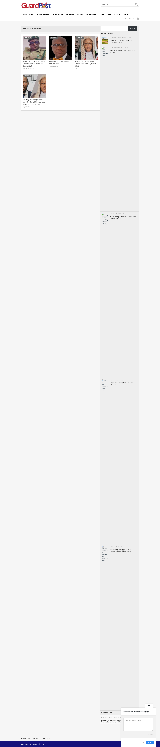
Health (125, 14)
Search (132, 28)
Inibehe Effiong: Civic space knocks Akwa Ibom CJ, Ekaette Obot (86, 63)
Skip (143, 742)
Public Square (105, 14)
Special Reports (43, 14)
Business (80, 14)
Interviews (70, 14)
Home (25, 14)
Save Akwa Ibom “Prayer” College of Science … (122, 51)
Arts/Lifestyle (91, 14)
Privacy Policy (46, 738)
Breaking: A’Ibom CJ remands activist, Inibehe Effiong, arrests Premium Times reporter (34, 102)
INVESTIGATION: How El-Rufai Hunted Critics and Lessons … (120, 550)
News (31, 14)
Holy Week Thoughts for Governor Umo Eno (122, 384)
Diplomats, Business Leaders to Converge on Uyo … (121, 41)
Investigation (58, 14)
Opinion (117, 14)
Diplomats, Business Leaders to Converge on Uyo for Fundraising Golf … (117, 721)
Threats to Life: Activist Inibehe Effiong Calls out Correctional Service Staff (34, 63)
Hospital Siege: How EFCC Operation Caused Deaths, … (123, 217)
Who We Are (33, 738)
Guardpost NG (26, 744)
